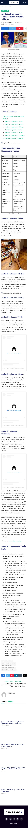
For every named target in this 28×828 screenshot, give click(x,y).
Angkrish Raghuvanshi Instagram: (15, 135)
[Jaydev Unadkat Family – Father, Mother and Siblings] (14, 781)
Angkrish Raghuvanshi (7, 660)
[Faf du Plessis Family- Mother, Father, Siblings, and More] (14, 735)
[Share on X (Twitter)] (12, 28)
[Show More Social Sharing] (25, 28)
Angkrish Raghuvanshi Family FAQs (13, 138)
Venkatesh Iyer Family (14, 541)
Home (2, 6)
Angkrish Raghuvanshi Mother (8, 667)
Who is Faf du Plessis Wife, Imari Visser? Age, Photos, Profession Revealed (13, 768)
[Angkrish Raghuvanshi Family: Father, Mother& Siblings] (14, 40)
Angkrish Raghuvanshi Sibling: (14, 127)
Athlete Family (8, 6)
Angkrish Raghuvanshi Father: (14, 121)
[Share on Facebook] (5, 28)
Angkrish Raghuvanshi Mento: (14, 132)
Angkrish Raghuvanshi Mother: (14, 124)
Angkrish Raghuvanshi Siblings (9, 669)
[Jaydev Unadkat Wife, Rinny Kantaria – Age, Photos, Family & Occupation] (14, 713)
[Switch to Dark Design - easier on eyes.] (23, 2)
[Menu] (2, 2)
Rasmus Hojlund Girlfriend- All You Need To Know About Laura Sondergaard (20, 685)
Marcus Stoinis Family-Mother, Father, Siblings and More (7, 685)
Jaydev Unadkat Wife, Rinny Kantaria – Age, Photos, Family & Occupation (12, 722)
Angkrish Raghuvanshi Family (8, 663)
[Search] (26, 2)
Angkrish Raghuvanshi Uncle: (13, 130)
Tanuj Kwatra (9, 22)
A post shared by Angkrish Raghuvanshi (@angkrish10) (15, 368)
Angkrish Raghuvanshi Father (8, 665)
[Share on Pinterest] (19, 28)
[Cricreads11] (14, 2)
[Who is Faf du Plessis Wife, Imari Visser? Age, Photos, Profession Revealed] (14, 758)
